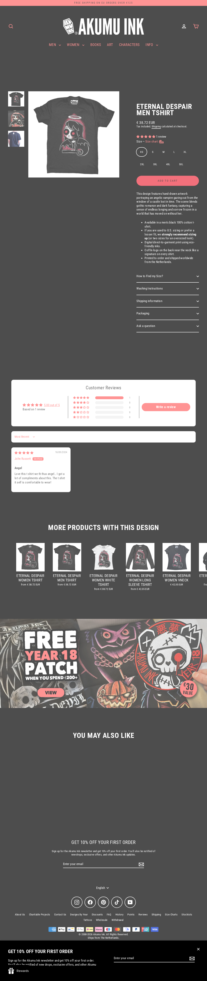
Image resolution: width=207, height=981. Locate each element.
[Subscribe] (191, 958)
